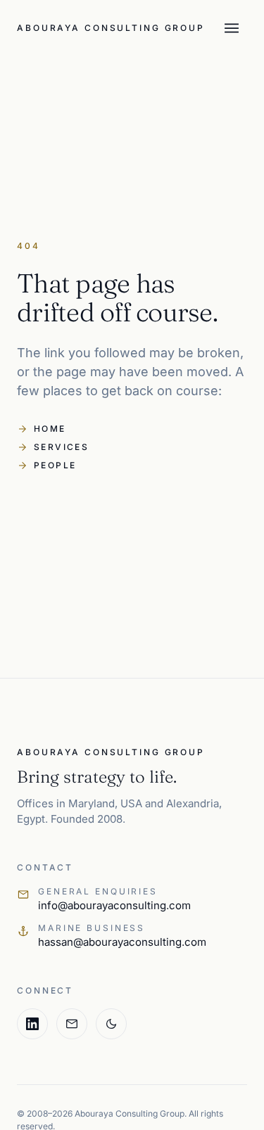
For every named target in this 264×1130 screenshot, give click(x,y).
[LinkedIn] (32, 1023)
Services (53, 447)
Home (41, 429)
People (46, 465)
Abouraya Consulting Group (111, 28)
